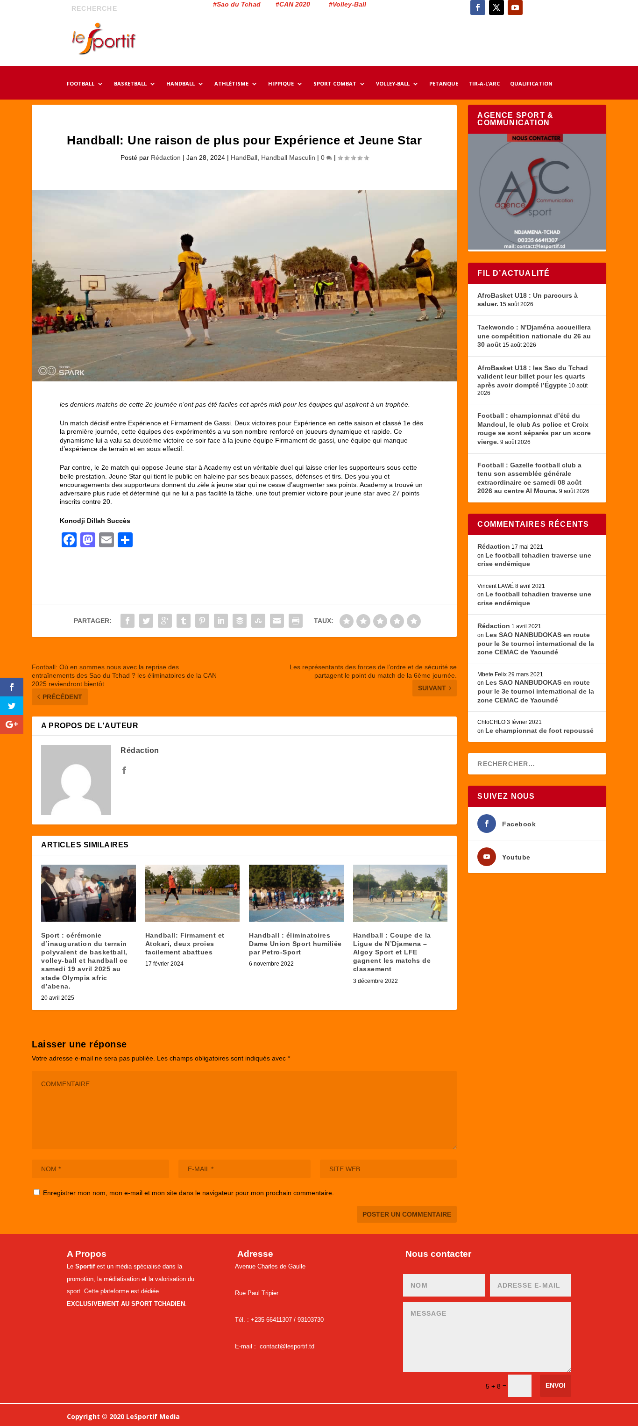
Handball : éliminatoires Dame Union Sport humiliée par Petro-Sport (295, 944)
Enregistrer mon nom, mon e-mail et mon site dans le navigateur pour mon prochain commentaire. (188, 1193)
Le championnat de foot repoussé (539, 730)
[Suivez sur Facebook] (477, 7)
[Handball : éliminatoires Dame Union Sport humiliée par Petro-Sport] (296, 893)
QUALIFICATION (531, 84)
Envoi (556, 1385)
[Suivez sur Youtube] (515, 7)
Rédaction (166, 157)
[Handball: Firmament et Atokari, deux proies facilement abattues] (192, 893)
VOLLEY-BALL (393, 84)
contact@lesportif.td (287, 1346)
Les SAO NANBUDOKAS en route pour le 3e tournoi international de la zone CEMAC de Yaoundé (535, 643)
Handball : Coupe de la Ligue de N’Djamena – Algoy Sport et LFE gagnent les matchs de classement (392, 952)
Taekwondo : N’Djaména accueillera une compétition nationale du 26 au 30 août (534, 335)
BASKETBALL (130, 84)
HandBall (244, 157)
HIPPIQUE (281, 84)
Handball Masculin (288, 157)
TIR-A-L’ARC (484, 84)
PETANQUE (443, 84)
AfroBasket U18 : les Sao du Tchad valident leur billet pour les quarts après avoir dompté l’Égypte (532, 376)
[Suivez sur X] (496, 7)
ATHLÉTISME (231, 84)
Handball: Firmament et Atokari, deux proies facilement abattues (185, 944)
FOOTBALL (80, 84)
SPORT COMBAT (334, 84)
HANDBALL (180, 84)
